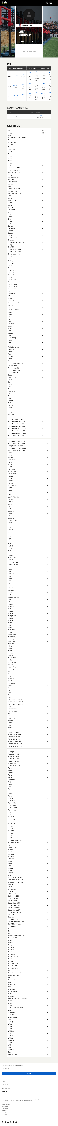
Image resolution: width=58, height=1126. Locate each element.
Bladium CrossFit (26, 42)
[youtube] (10, 1122)
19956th (43, 84)
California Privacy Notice (7, 1116)
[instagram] (8, 1122)
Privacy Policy (5, 1106)
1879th (23, 74)
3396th (23, 94)
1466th (51, 83)
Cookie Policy (5, 1108)
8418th (30, 72)
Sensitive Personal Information (8, 1119)
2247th (30, 93)
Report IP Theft (5, 1114)
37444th (16, 85)
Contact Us (4, 1112)
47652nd (16, 75)
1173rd (40, 115)
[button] (54, 2)
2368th (23, 85)
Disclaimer (4, 1110)
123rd (37, 83)
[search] (46, 2)
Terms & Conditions (6, 1104)
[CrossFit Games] (4, 3)
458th (37, 72)
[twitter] (5, 1122)
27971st (43, 93)
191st (37, 93)
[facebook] (2, 1122)
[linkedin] (13, 1122)
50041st (16, 95)
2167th (51, 93)
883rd (51, 72)
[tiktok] (16, 1122)
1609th (30, 84)
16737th (43, 73)
